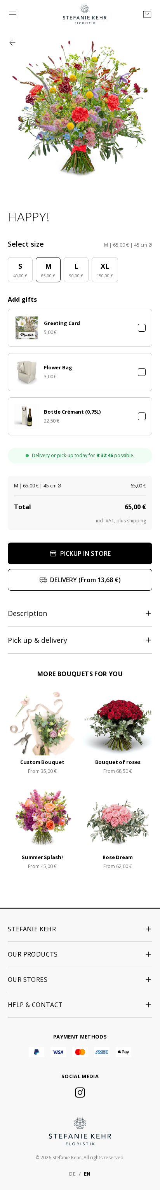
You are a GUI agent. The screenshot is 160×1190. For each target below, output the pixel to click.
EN (87, 1173)
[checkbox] (142, 328)
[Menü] (13, 14)
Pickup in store (85, 553)
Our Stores (27, 979)
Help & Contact (35, 1004)
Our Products (33, 954)
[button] (80, 327)
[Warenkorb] (147, 14)
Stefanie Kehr (32, 929)
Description (27, 613)
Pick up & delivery (37, 640)
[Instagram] (80, 1092)
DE (72, 1173)
